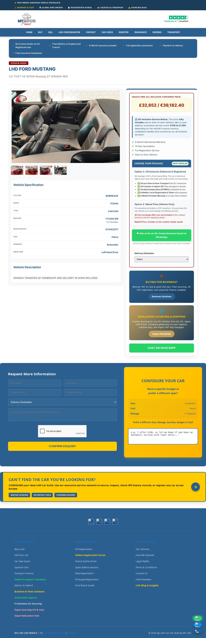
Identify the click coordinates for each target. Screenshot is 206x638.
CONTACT (91, 32)
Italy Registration (84, 573)
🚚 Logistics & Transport (110, 7)
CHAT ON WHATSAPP (161, 347)
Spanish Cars (21, 567)
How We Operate (145, 555)
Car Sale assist (22, 561)
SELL (50, 32)
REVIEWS (157, 32)
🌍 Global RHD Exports (51, 7)
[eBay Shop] (107, 521)
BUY (40, 32)
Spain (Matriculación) (86, 567)
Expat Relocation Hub (26, 615)
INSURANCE (140, 32)
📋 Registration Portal (80, 7)
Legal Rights (142, 561)
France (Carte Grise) (85, 561)
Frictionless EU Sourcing (28, 603)
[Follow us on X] (91, 521)
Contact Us (142, 573)
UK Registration (83, 549)
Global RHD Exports (25, 597)
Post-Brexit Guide (84, 585)
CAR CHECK (107, 32)
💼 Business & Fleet (24, 7)
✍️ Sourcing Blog (137, 7)
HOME (29, 32)
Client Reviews (143, 579)
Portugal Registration (87, 579)
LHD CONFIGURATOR (69, 32)
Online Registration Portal (90, 555)
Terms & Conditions (146, 567)
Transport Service (23, 573)
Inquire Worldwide (161, 334)
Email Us (72, 632)
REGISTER (124, 32)
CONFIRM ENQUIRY (62, 446)
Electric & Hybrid (23, 585)
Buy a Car (19, 549)
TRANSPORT (173, 32)
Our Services (142, 549)
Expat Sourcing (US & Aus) (29, 609)
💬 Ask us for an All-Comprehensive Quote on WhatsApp (161, 235)
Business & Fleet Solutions (29, 591)
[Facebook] (99, 521)
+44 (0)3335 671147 (54, 632)
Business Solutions (161, 296)
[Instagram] (115, 521)
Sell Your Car (21, 555)
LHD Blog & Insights (147, 585)
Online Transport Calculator (30, 579)
